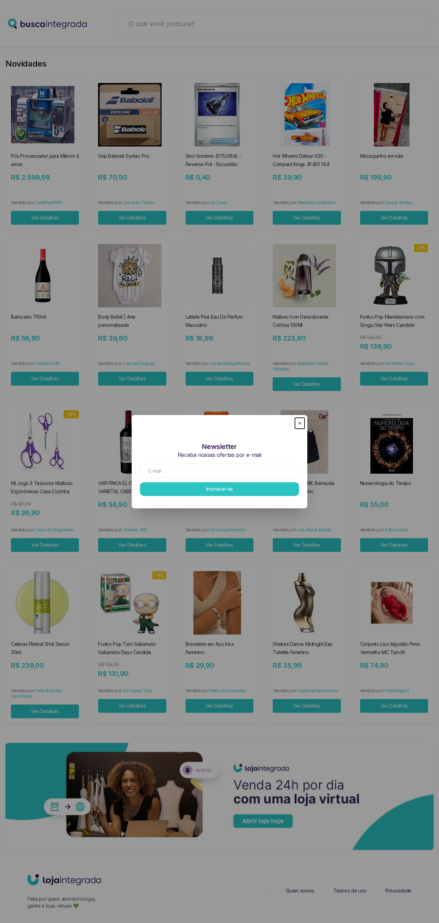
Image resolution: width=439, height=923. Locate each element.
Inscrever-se (219, 489)
